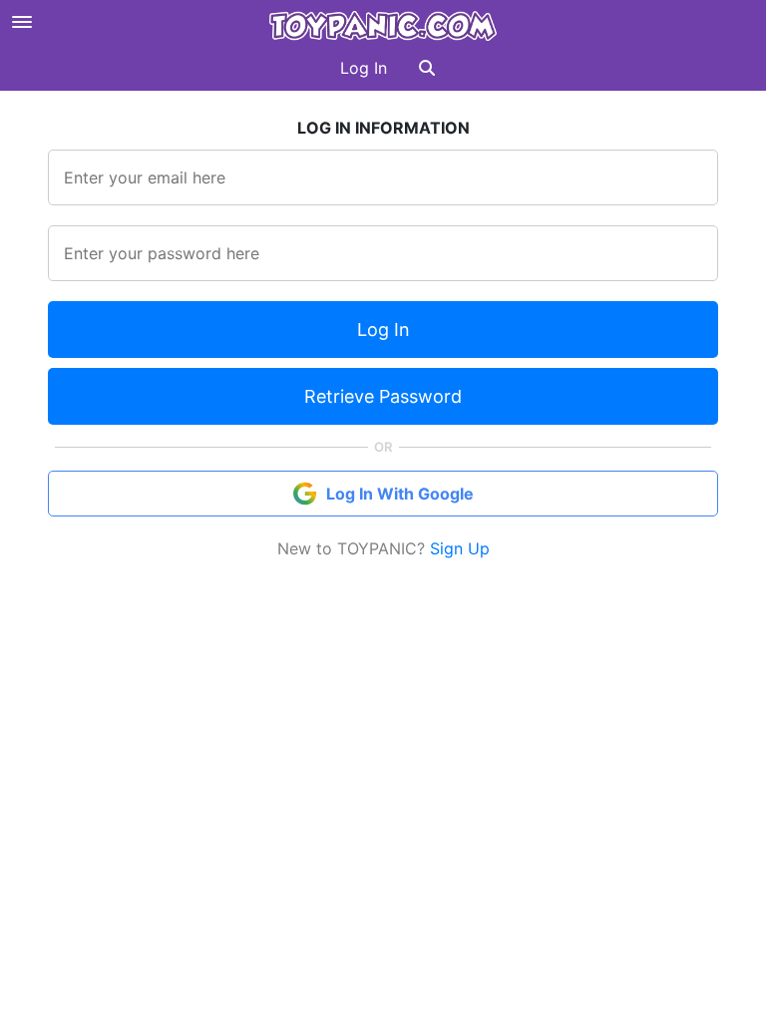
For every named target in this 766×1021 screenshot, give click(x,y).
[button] (427, 68)
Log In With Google (400, 494)
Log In (363, 68)
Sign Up (460, 548)
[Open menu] (22, 22)
